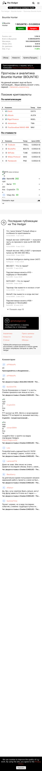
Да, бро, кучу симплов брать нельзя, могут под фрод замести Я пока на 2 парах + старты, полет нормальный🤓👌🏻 (20, 492)
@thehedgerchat (18, 321)
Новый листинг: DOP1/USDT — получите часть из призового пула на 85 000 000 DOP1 (23, 242)
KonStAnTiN (11, 387)
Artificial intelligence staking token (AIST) (23, 259)
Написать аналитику (19, 87)
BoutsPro (12, 149)
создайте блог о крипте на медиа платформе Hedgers (16, 437)
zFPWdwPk (11, 364)
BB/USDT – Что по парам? (17, 266)
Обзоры (25, 340)
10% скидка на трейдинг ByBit (21, 8)
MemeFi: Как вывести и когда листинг (22, 294)
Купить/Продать (30, 58)
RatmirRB (9, 268)
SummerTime (12, 501)
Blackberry (11, 474)
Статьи (6, 340)
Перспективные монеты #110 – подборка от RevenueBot (19, 273)
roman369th (10, 235)
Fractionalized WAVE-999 (18, 127)
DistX (10, 111)
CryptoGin (11, 405)
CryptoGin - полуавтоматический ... (15, 418)
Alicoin (10, 115)
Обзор (5, 58)
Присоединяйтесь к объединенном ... (16, 371)
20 (3, 368)
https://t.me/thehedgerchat (23, 68)
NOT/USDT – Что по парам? (18, 281)
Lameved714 (12, 461)
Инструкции (27, 337)
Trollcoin (11, 145)
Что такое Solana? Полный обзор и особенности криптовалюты (21, 232)
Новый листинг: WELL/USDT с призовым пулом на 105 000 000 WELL (23, 252)
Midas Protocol (14, 157)
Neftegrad (10, 262)
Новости (16, 58)
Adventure (12, 123)
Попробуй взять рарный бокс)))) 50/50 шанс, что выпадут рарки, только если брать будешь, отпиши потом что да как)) (20, 452)
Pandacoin (12, 161)
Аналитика (7, 333)
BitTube (11, 153)
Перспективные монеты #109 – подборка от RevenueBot (19, 302)
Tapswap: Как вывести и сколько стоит (23, 288)
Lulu (8, 448)
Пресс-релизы (28, 333)
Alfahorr (10, 488)
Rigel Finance (13, 119)
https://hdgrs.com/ (9, 440)
